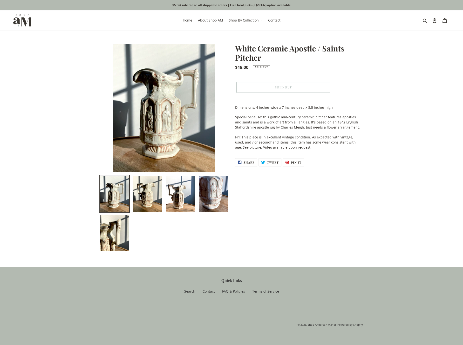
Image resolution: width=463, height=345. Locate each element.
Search (189, 291)
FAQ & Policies (233, 291)
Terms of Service (265, 291)
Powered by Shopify (350, 324)
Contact (209, 291)
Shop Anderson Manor (322, 324)
